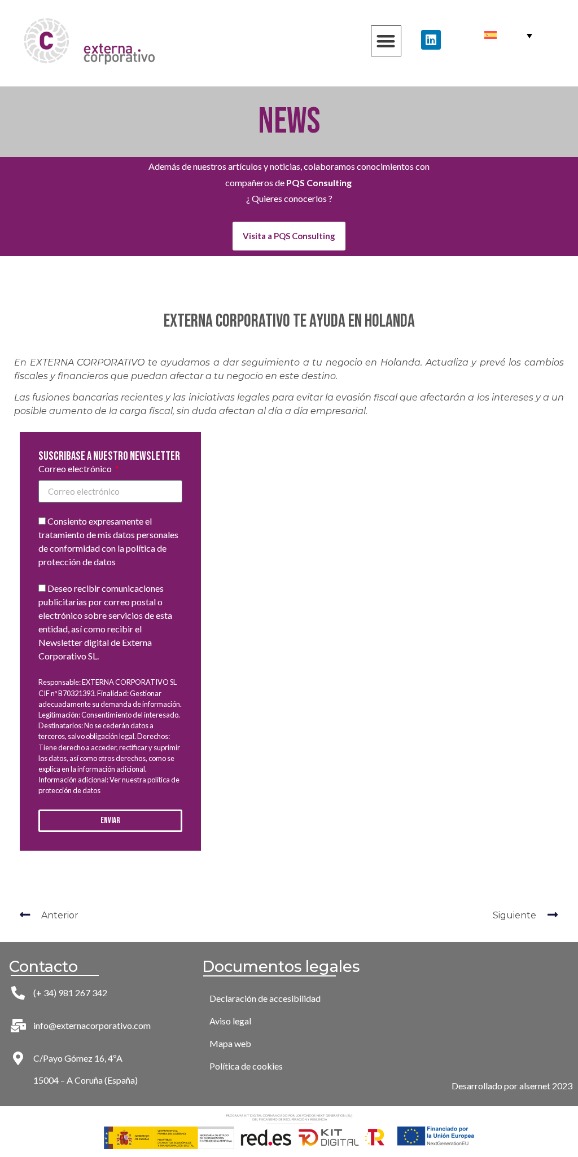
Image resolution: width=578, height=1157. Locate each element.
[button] (386, 40)
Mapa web (230, 1043)
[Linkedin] (431, 40)
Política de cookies (246, 1066)
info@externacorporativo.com (92, 1025)
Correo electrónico (75, 469)
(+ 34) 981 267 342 (70, 992)
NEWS (289, 121)
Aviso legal (230, 1020)
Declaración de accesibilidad (265, 998)
